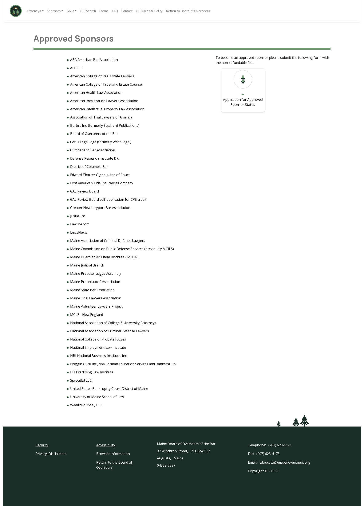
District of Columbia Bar (89, 166)
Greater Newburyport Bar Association (100, 207)
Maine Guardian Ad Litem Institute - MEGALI (105, 257)
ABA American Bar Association (94, 59)
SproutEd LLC (81, 380)
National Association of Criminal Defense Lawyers (109, 331)
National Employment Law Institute (98, 347)
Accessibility (105, 445)
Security (42, 445)
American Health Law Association (96, 92)
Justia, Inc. (78, 216)
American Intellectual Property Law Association (107, 109)
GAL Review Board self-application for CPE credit (108, 199)
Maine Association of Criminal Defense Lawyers (107, 240)
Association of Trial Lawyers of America (101, 117)
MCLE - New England (86, 314)
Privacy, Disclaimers (51, 453)
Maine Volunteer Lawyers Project (96, 306)
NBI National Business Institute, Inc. (98, 355)
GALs (70, 11)
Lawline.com (79, 224)
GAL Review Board (84, 191)
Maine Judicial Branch (87, 265)
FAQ (115, 11)
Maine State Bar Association (92, 290)
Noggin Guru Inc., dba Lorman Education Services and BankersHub (123, 364)
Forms (103, 11)
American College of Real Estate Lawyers (102, 76)
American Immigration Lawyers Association (104, 100)
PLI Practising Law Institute (91, 372)
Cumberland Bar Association (92, 150)
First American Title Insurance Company (101, 183)
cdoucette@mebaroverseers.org (285, 462)
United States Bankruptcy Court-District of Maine (109, 388)
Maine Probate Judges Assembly (95, 273)
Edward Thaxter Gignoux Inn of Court (100, 174)
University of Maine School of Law (97, 396)
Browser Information (113, 453)
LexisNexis (78, 232)
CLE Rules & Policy (149, 11)
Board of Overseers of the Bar (94, 133)
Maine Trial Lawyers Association (95, 298)
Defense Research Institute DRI (95, 158)
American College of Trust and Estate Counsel (106, 84)
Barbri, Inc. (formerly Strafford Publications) (104, 125)
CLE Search (88, 11)
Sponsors (54, 11)
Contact (126, 11)
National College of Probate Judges (98, 339)
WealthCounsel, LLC (86, 405)
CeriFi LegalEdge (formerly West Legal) (100, 142)
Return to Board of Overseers (188, 11)
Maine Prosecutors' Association (95, 281)
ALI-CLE (76, 68)
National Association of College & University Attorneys (113, 322)
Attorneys (34, 11)
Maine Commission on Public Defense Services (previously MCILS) (122, 248)
